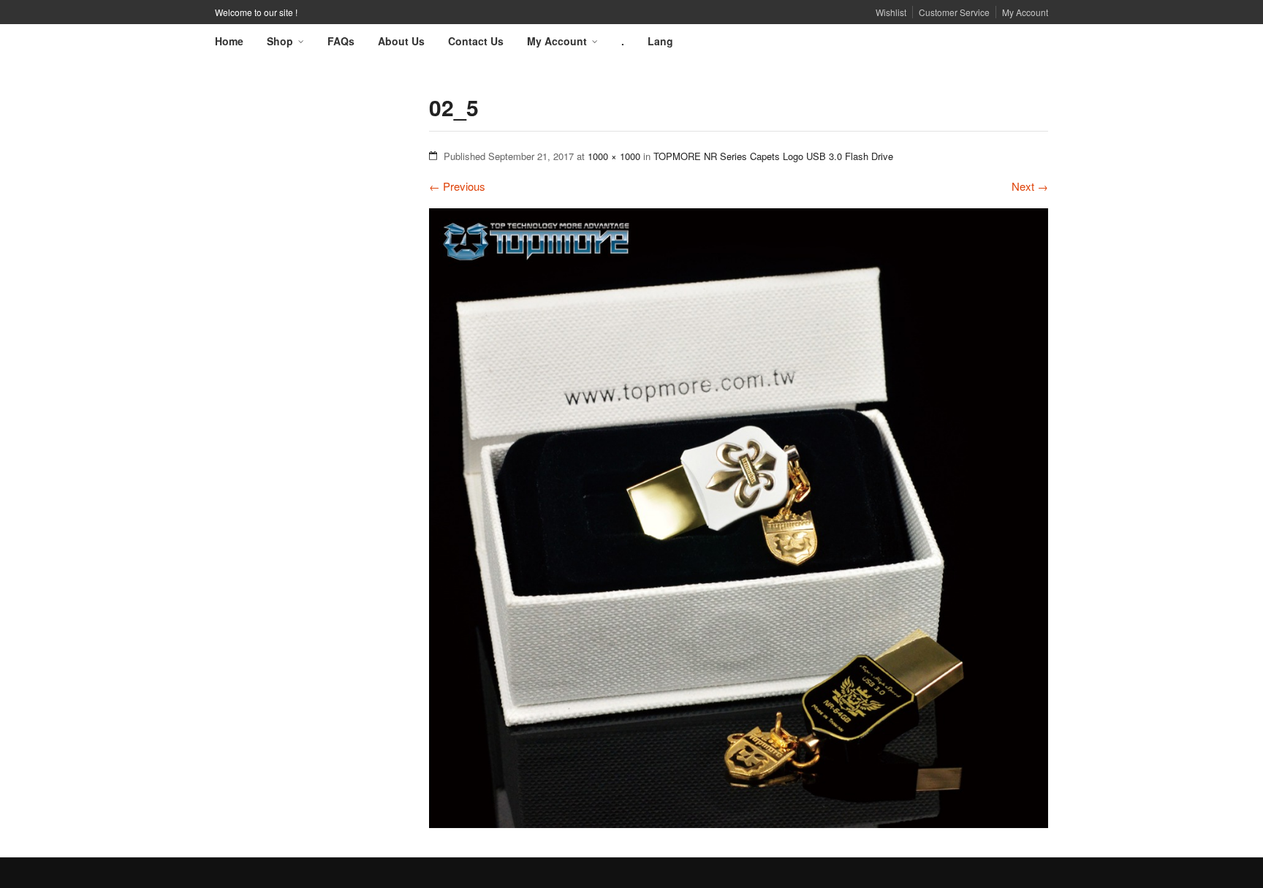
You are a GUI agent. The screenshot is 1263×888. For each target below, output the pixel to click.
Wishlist (891, 12)
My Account (1025, 12)
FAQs (340, 41)
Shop (280, 41)
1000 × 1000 (614, 156)
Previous (457, 186)
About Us (401, 41)
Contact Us (476, 41)
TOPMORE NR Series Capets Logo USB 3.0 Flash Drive (773, 156)
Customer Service (954, 12)
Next (1030, 186)
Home (229, 41)
